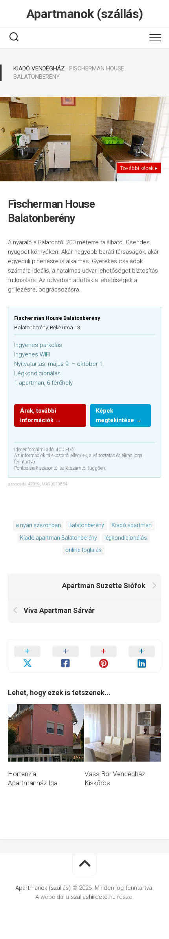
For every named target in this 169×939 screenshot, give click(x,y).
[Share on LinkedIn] (142, 655)
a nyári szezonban (38, 525)
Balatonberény (86, 525)
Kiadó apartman (132, 525)
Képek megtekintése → (118, 415)
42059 (34, 484)
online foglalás (83, 550)
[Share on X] (27, 655)
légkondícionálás (126, 538)
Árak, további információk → (40, 415)
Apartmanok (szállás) (84, 13)
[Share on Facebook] (65, 655)
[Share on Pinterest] (103, 655)
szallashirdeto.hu (94, 896)
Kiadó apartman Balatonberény (58, 538)
